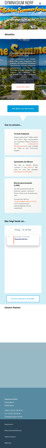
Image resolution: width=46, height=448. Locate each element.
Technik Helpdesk (21, 134)
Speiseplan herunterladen (23, 172)
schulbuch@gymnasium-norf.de (25, 201)
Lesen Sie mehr (23, 87)
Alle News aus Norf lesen (23, 108)
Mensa (30, 167)
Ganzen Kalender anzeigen (23, 299)
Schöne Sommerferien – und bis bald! (23, 54)
